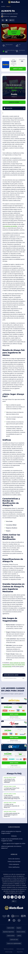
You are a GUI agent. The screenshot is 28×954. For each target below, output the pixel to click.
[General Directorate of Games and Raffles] (5, 927)
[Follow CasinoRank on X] (11, 908)
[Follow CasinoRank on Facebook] (4, 908)
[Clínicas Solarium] (8, 931)
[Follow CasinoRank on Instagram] (8, 908)
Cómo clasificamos (13, 878)
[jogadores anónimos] (23, 927)
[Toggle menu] (2, 2)
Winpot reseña (14, 740)
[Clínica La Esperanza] (14, 931)
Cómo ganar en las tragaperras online (13, 854)
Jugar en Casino (14, 32)
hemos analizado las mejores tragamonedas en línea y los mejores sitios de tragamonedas (13, 664)
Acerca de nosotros (13, 869)
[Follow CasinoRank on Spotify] (19, 908)
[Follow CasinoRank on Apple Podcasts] (23, 908)
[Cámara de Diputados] (15, 927)
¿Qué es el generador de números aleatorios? (11, 858)
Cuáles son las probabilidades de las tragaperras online (11, 850)
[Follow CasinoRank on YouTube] (15, 908)
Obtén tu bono (18, 68)
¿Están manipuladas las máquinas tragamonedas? (11, 843)
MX (13, 912)
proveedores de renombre (10, 226)
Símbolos (13, 847)
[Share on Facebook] (6, 20)
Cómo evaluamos (14, 875)
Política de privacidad (13, 872)
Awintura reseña (14, 716)
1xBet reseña (14, 765)
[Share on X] (2, 20)
